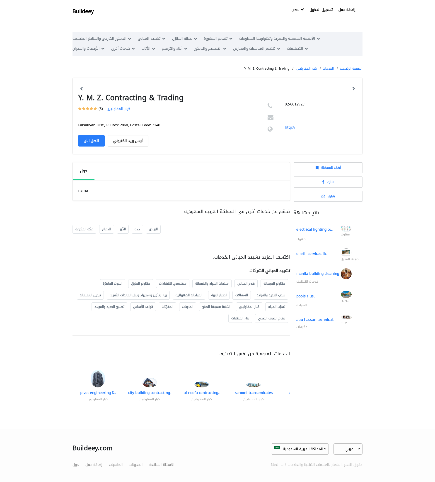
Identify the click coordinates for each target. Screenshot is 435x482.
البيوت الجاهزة (112, 284)
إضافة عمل (346, 9)
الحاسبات (116, 464)
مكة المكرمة (84, 229)
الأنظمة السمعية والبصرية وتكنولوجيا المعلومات (277, 38)
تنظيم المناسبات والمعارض (254, 48)
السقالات (241, 295)
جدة (137, 229)
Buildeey (83, 11)
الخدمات (328, 69)
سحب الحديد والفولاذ (271, 295)
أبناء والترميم (172, 48)
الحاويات (187, 307)
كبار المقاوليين (306, 69)
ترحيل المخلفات (90, 295)
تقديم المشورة (216, 38)
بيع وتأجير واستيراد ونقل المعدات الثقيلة (138, 295)
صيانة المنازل (182, 38)
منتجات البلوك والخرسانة (212, 284)
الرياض (153, 229)
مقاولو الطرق (140, 284)
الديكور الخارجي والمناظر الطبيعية (99, 38)
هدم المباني (246, 284)
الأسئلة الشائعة (161, 464)
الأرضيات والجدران (86, 48)
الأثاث (146, 48)
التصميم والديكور (208, 48)
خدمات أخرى (120, 48)
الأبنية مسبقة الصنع (216, 307)
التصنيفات (295, 48)
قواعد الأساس (143, 307)
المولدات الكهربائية (189, 295)
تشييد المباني (149, 38)
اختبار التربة (219, 295)
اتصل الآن (91, 140)
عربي (296, 10)
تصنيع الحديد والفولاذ (109, 307)
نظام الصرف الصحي (271, 318)
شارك (330, 182)
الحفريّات (167, 307)
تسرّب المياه (276, 307)
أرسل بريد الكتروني (128, 140)
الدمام (106, 229)
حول (75, 464)
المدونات (136, 464)
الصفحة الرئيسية (351, 69)
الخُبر (123, 229)
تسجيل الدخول (321, 9)
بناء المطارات (240, 318)
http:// (290, 127)
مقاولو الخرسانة (274, 284)
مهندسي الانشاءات (172, 284)
